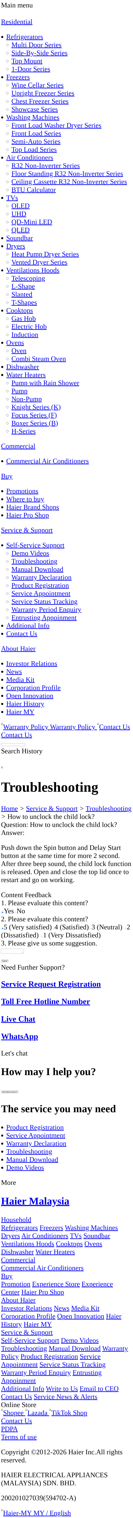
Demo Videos (25, 1167)
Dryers (10, 1236)
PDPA (9, 1429)
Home (9, 808)
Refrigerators (19, 1228)
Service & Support (52, 808)
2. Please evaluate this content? (44, 919)
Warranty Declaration (36, 1143)
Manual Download (32, 1159)
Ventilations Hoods (27, 1244)
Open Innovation (80, 1316)
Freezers (51, 1228)
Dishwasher (17, 1252)
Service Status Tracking (72, 1364)
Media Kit (85, 1308)
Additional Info (22, 1388)
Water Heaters (55, 1252)
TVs (76, 1236)
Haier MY (38, 1324)
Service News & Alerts (65, 1397)
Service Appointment (35, 1135)
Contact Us (16, 1397)
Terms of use (19, 1437)
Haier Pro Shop (42, 1292)
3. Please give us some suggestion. (49, 943)
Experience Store (56, 1284)
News (61, 1308)
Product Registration (35, 1127)
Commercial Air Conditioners (42, 1268)
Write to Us (62, 1388)
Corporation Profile (28, 1316)
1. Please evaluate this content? (44, 903)
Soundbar (96, 1236)
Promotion (15, 1284)
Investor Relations (26, 1308)
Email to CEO (99, 1388)
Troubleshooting (109, 808)
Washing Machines (91, 1228)
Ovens (93, 1244)
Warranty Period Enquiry (36, 1372)
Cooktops (69, 1244)
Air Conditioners (44, 1236)
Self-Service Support (30, 1340)
